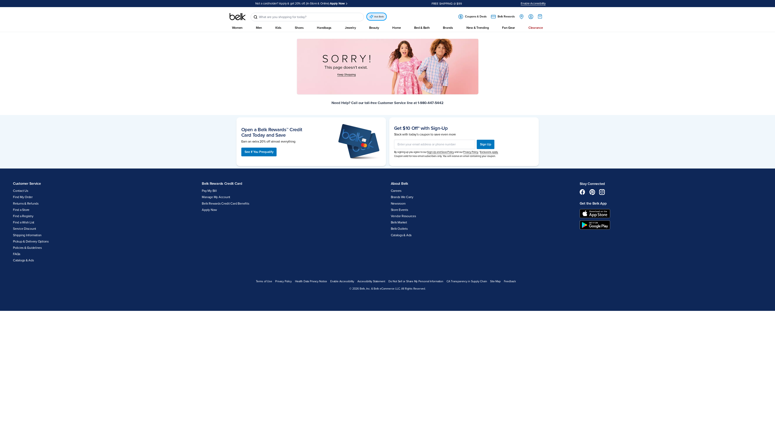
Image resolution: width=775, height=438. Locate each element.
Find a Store (21, 210)
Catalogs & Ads (23, 260)
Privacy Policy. (470, 152)
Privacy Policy (283, 281)
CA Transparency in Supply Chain (467, 281)
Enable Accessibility (533, 3)
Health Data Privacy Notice (311, 281)
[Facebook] (582, 192)
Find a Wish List (23, 222)
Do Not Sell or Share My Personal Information (415, 281)
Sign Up (485, 144)
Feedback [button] (510, 281)
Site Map (495, 281)
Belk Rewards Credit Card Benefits (225, 204)
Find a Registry (23, 216)
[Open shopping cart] (540, 16)
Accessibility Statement (371, 281)
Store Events (399, 210)
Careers (396, 191)
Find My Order (23, 197)
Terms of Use (264, 281)
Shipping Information (27, 235)
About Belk (399, 183)
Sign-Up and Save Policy (440, 152)
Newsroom (398, 204)
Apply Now (337, 3)
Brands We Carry (402, 197)
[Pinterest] (592, 192)
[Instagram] (602, 192)
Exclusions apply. (489, 152)
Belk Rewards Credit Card (222, 183)
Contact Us (20, 191)
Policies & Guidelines (27, 248)
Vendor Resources (403, 216)
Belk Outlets (399, 229)
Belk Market (399, 222)
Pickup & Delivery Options (31, 241)
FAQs (16, 254)
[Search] (255, 17)
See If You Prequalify (259, 152)
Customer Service (27, 183)
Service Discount (24, 229)
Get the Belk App (593, 203)
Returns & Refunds (25, 204)
